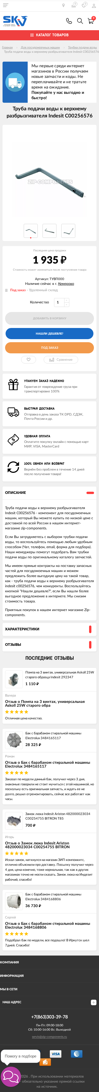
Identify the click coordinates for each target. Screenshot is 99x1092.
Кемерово (66, 284)
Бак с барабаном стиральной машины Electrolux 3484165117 (53, 736)
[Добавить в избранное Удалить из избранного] (28, 359)
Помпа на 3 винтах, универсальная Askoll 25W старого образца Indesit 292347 (59, 675)
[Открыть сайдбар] (5, 5)
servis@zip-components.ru (49, 1036)
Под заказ (49, 348)
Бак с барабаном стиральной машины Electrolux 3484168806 (53, 897)
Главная (7, 47)
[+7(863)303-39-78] (69, 21)
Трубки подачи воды (82, 47)
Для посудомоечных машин (40, 47)
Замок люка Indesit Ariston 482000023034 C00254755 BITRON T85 (57, 816)
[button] (11, 1077)
